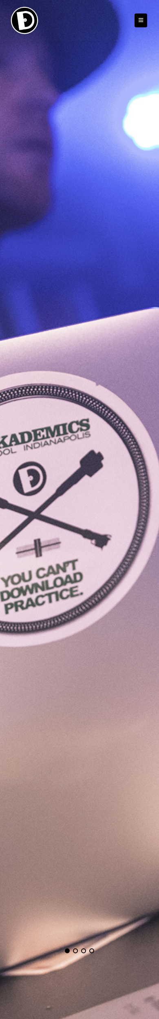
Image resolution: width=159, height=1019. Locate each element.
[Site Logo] (24, 20)
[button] (141, 20)
